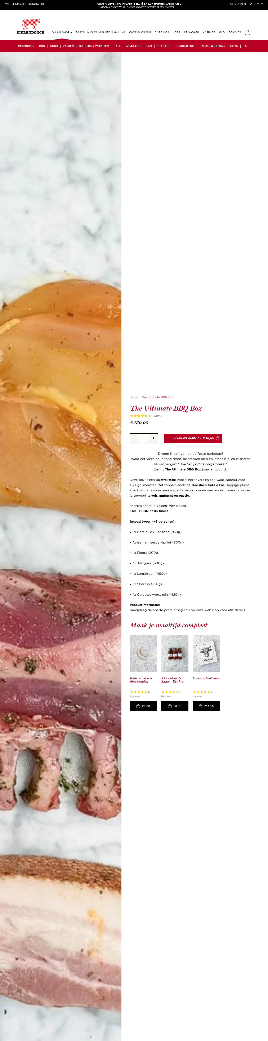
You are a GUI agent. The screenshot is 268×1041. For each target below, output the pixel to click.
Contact (234, 32)
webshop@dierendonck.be (25, 4)
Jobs (176, 32)
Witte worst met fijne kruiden (141, 679)
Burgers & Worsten (94, 46)
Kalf (117, 46)
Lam (149, 46)
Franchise (191, 32)
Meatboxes (26, 46)
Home (134, 397)
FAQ (222, 32)
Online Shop (61, 32)
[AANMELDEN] (251, 4)
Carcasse (162, 32)
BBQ (42, 46)
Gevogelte (133, 46)
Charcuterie (185, 46)
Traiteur (163, 46)
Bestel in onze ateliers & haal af (100, 32)
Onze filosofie (140, 32)
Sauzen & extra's (212, 46)
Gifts (234, 46)
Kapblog (209, 32)
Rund (54, 46)
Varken (68, 46)
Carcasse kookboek (206, 678)
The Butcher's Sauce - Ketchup (172, 679)
